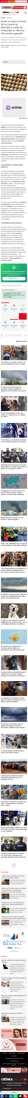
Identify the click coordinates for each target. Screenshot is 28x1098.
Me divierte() (22, 309)
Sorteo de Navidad (16, 285)
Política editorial (21, 1053)
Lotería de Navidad (6, 285)
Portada (3, 17)
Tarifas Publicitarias (14, 1061)
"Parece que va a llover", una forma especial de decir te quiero (13, 877)
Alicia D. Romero (5, 45)
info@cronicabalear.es (18, 1088)
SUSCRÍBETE (11, 1)
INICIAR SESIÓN (4, 1)
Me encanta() (14, 309)
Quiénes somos (12, 1053)
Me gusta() (5, 309)
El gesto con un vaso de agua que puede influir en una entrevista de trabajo (13, 904)
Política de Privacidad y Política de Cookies (14, 1058)
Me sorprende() (14, 326)
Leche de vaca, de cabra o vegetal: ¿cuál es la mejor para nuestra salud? (14, 917)
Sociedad (9, 17)
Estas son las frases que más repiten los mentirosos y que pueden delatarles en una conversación (14, 890)
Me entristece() (5, 326)
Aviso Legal (14, 1055)
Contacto (5, 1053)
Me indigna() (22, 326)
